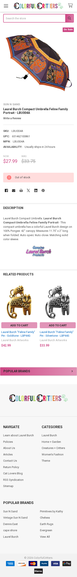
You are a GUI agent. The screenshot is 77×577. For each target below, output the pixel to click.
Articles (8, 454)
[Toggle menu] (6, 6)
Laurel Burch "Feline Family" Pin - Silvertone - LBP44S (57, 333)
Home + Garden (51, 441)
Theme (46, 460)
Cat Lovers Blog (13, 473)
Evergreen (46, 530)
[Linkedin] (36, 190)
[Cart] (71, 5)
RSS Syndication (13, 479)
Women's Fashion (53, 454)
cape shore (10, 530)
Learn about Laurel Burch (18, 435)
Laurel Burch (49, 435)
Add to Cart (19, 325)
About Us (9, 448)
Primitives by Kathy (51, 511)
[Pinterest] (43, 190)
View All (45, 536)
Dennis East (10, 524)
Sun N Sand (10, 511)
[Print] (21, 190)
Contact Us (10, 460)
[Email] (13, 190)
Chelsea (45, 517)
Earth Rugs (46, 524)
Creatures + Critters (53, 448)
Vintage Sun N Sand (15, 517)
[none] (38, 63)
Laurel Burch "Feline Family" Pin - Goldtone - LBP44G (18, 333)
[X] (28, 190)
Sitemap (8, 486)
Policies (8, 441)
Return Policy (11, 467)
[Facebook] (6, 190)
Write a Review (12, 118)
